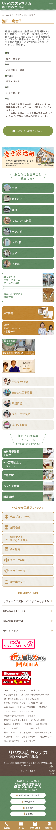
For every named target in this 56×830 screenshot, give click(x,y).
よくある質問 (25, 732)
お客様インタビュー (38, 703)
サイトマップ (10, 630)
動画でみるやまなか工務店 (15, 719)
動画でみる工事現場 (26, 707)
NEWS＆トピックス (14, 611)
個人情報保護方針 (13, 621)
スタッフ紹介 (16, 15)
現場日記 (44, 707)
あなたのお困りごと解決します (27, 690)
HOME (7, 690)
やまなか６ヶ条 (11, 694)
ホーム (5, 15)
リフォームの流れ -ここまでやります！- (26, 601)
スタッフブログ (26, 711)
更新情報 (28, 724)
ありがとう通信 (38, 719)
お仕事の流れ (42, 724)
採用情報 (29, 814)
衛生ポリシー (46, 736)
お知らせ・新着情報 (12, 724)
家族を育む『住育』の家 (14, 715)
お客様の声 (9, 707)
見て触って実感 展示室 (15, 703)
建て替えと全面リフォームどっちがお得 (21, 698)
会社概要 (32, 715)
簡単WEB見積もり (43, 732)
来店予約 (8, 736)
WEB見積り (29, 801)
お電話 (7, 828)
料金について (10, 732)
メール (21, 828)
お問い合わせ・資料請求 (26, 736)
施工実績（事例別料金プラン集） (35, 694)
